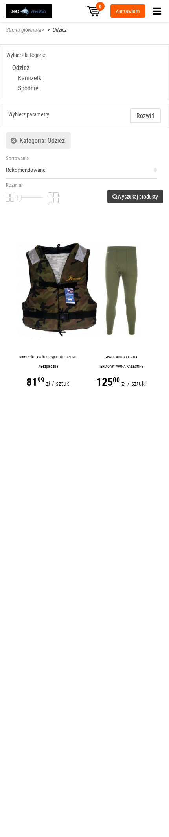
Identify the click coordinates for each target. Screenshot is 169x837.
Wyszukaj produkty (138, 196)
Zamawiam (128, 11)
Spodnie (28, 88)
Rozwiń (145, 115)
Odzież (60, 29)
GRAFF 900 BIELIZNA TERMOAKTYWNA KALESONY (120, 361)
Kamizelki (30, 78)
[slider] (19, 198)
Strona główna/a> (25, 29)
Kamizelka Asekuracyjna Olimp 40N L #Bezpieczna (48, 361)
